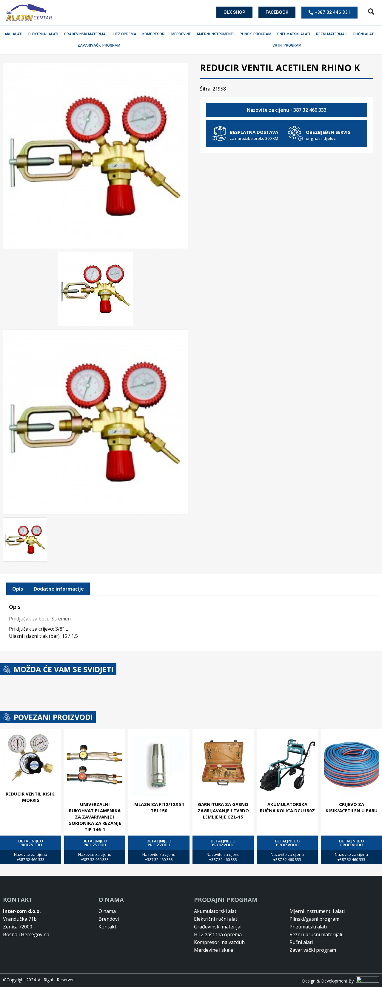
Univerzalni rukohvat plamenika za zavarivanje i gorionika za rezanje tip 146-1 (94, 816)
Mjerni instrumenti (215, 34)
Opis (17, 589)
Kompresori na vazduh (219, 942)
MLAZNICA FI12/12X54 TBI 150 (159, 807)
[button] (371, 12)
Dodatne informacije (59, 589)
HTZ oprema (124, 34)
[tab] (17, 589)
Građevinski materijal (85, 34)
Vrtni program (286, 45)
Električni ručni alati (216, 919)
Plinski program (255, 34)
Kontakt (107, 926)
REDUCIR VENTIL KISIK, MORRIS (31, 797)
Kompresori (153, 34)
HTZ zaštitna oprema (218, 934)
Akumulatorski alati (216, 911)
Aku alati (13, 34)
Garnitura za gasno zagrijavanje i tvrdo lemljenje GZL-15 (223, 810)
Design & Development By (329, 981)
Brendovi (108, 919)
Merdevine (181, 34)
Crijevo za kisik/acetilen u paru (352, 807)
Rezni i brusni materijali (315, 934)
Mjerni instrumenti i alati (317, 911)
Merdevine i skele (213, 950)
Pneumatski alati (293, 34)
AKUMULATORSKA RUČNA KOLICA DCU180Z (287, 807)
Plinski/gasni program (314, 919)
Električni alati (43, 34)
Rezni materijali (331, 34)
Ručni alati (364, 34)
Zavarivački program (99, 45)
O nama (107, 911)
